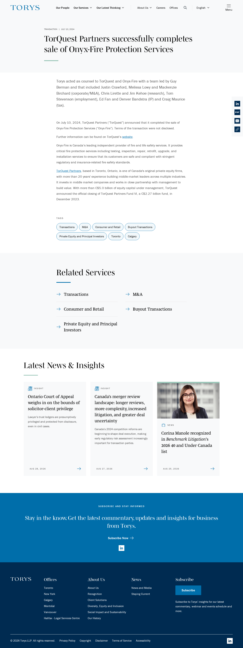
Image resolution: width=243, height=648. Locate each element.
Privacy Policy (67, 640)
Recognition (95, 594)
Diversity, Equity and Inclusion (106, 606)
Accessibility (143, 640)
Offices (174, 7)
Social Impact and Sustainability (107, 612)
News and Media (141, 588)
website (127, 137)
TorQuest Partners (68, 171)
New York (49, 594)
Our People (62, 7)
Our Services (81, 7)
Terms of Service (122, 640)
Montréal (49, 606)
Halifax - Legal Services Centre (62, 618)
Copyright (85, 640)
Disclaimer (101, 640)
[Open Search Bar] (185, 7)
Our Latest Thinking (108, 7)
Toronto (48, 588)
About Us (142, 7)
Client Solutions (97, 600)
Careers (160, 7)
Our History (94, 618)
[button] (237, 129)
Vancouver (50, 612)
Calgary (48, 600)
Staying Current (140, 594)
